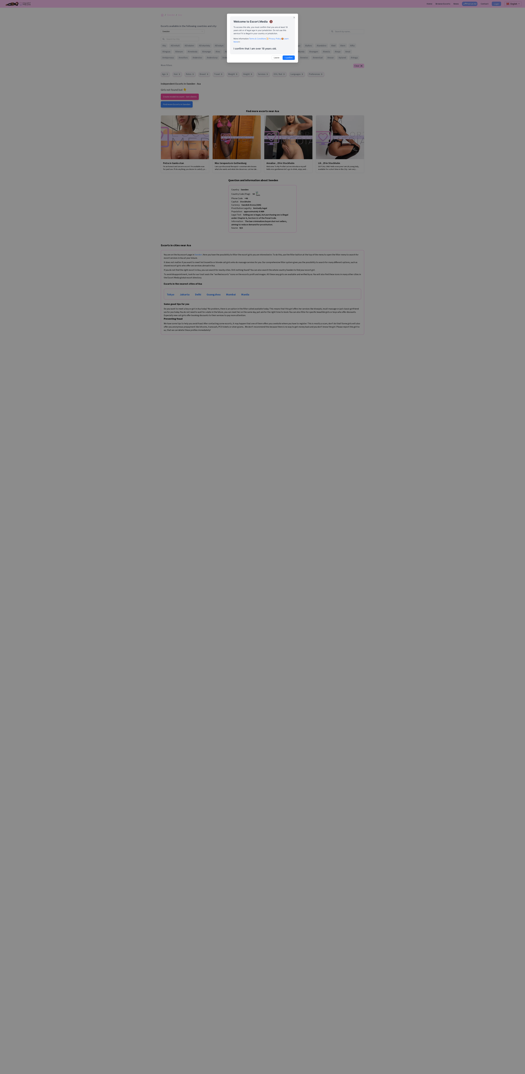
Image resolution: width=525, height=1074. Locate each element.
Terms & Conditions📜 (259, 38)
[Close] (294, 17)
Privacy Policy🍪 (276, 38)
